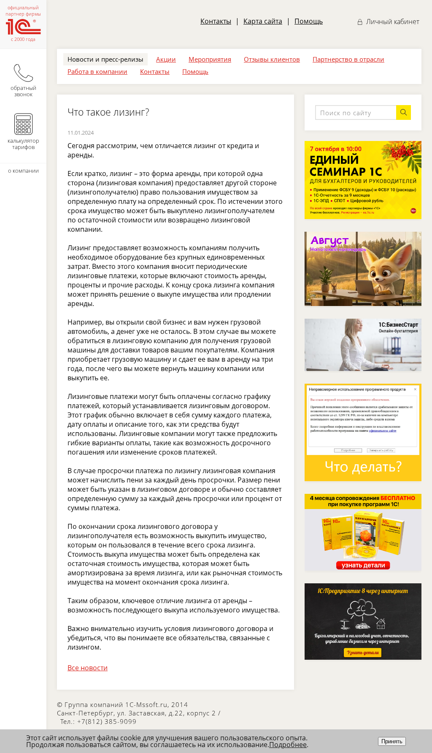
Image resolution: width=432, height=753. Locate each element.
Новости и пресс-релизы (105, 59)
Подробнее (288, 744)
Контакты (215, 21)
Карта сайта (262, 21)
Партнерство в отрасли (348, 59)
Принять (391, 741)
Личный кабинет (391, 21)
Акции (166, 59)
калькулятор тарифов (23, 144)
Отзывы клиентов (272, 59)
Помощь (308, 21)
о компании (23, 170)
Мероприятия (210, 59)
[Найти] (403, 112)
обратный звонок (23, 91)
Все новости (88, 667)
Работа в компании (97, 71)
